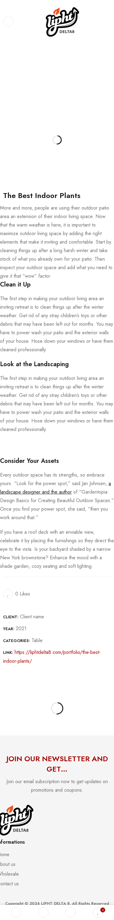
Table (37, 640)
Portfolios (29, 64)
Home (8, 64)
